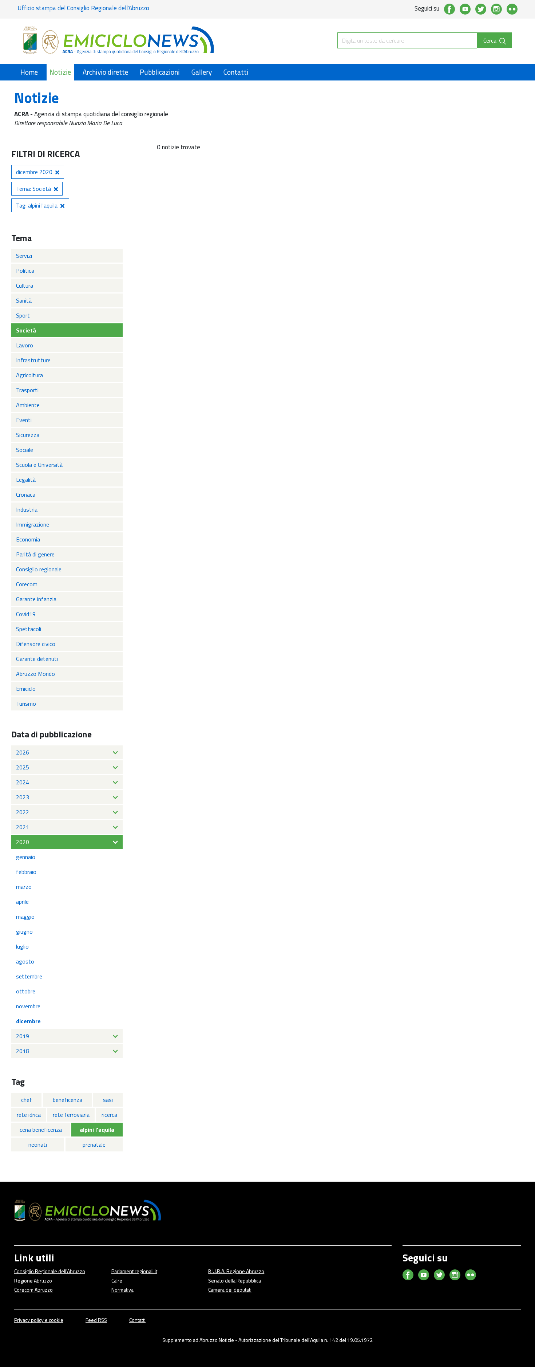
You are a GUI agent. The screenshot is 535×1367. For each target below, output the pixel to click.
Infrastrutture (33, 360)
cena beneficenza (41, 1129)
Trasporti (27, 390)
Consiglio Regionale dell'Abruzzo (49, 1271)
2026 (22, 752)
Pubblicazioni (160, 72)
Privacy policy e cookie (38, 1320)
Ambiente (28, 405)
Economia (28, 539)
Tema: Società (33, 188)
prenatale (94, 1144)
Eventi (24, 419)
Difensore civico (35, 643)
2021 (22, 827)
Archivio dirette (105, 72)
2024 (22, 782)
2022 (22, 812)
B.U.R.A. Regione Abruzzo (236, 1271)
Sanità (24, 300)
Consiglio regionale (39, 569)
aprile (22, 901)
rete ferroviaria (71, 1114)
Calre (116, 1280)
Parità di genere (35, 554)
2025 (22, 767)
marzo (24, 886)
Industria (26, 509)
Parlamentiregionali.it (134, 1271)
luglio (22, 946)
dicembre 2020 (34, 172)
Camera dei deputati (229, 1289)
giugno (24, 931)
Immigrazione (32, 524)
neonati (37, 1144)
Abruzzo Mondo (35, 673)
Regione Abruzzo (33, 1280)
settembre (29, 976)
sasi (108, 1099)
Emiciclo (26, 688)
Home (29, 72)
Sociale (24, 449)
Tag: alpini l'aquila (37, 205)
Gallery (201, 72)
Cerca (490, 40)
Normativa (122, 1289)
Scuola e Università (39, 464)
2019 (22, 1036)
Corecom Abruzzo (33, 1289)
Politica (25, 270)
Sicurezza (27, 434)
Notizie (60, 72)
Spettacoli (28, 629)
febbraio (26, 871)
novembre (28, 1006)
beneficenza (67, 1099)
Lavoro (24, 345)
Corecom (26, 584)
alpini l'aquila (97, 1129)
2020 (22, 842)
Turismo (26, 703)
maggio (25, 916)
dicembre (28, 1021)
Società (26, 330)
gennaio (25, 856)
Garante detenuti (37, 658)
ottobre (25, 991)
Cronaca (25, 494)
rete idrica (29, 1114)
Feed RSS (96, 1320)
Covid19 (26, 614)
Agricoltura (29, 375)
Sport (23, 315)
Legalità (26, 479)
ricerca (109, 1114)
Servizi (24, 255)
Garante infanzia (36, 599)
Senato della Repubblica (234, 1280)
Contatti (236, 72)
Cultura (24, 285)
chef (26, 1099)
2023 (22, 797)
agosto (25, 961)
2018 (22, 1051)
